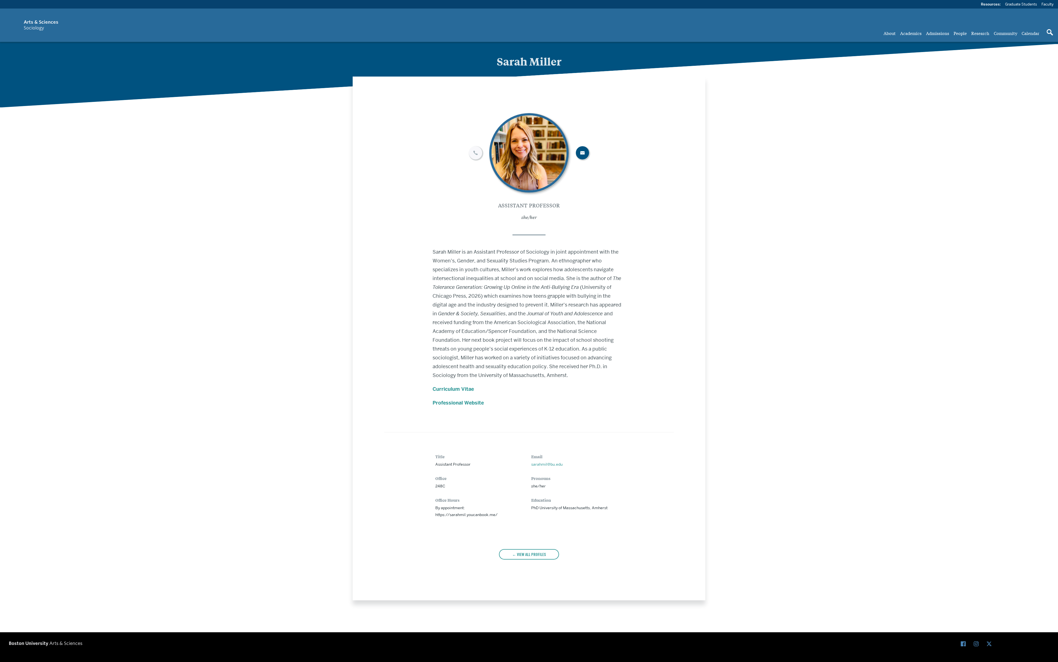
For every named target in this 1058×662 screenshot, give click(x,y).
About (890, 33)
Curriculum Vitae (453, 389)
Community (1005, 33)
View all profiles (531, 554)
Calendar (1030, 33)
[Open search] (1049, 33)
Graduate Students (1021, 4)
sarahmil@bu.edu (547, 464)
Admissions (937, 33)
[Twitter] (990, 644)
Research (980, 33)
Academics (911, 33)
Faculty (1047, 4)
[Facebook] (964, 644)
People (960, 33)
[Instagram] (977, 644)
